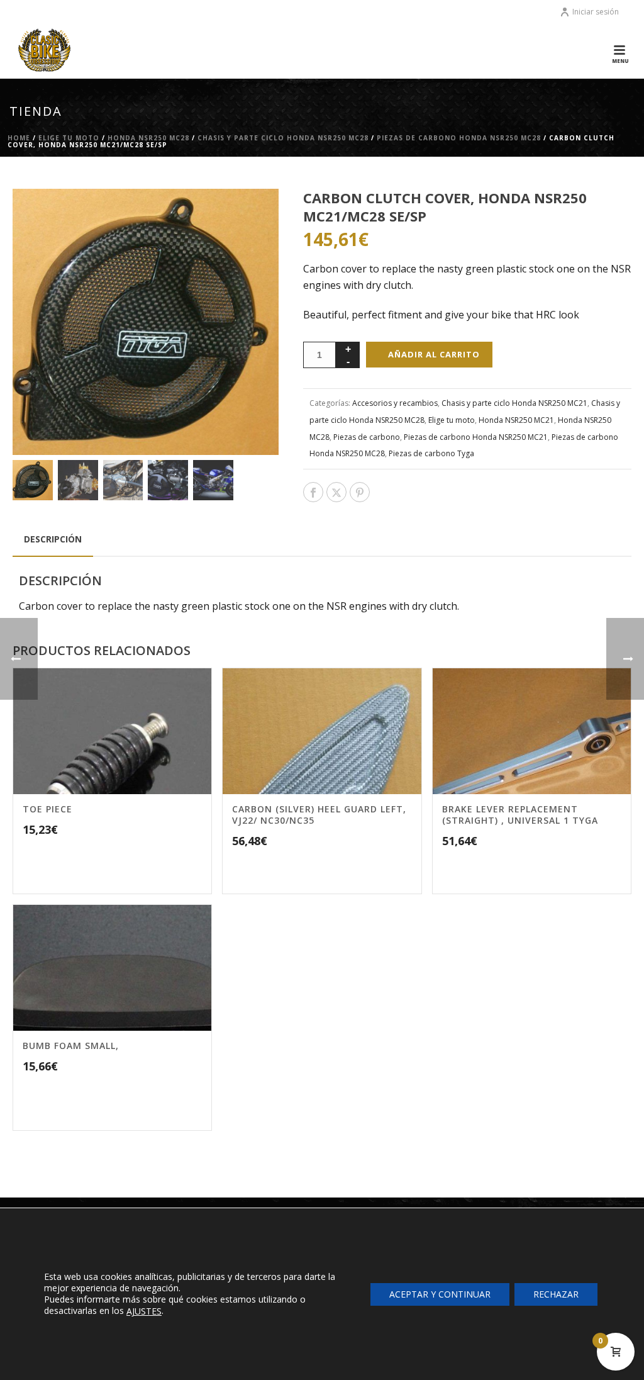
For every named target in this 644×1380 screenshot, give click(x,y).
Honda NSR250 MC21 (516, 420)
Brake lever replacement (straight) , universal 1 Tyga (520, 814)
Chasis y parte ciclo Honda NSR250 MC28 (283, 137)
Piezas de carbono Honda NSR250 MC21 (476, 437)
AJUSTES (144, 1311)
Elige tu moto (68, 137)
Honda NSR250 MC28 (148, 137)
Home (19, 137)
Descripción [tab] (53, 539)
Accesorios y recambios (395, 403)
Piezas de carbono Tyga (431, 453)
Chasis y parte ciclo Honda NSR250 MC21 (514, 403)
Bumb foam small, (71, 1046)
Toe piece (47, 809)
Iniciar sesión (595, 11)
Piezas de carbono (366, 437)
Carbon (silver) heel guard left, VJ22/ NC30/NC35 (319, 814)
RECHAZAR (556, 1293)
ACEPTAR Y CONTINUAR (440, 1293)
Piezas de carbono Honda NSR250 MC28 (459, 137)
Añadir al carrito (434, 354)
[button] (253, 214)
